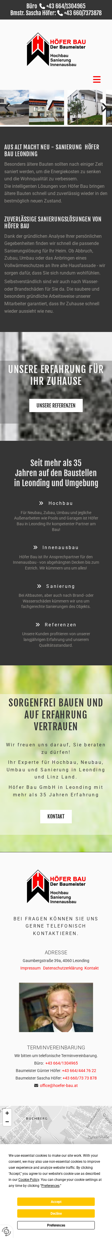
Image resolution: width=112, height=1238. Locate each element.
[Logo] (56, 49)
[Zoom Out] (7, 1121)
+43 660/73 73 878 (80, 1078)
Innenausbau (56, 547)
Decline (56, 1214)
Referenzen (56, 624)
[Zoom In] (7, 1113)
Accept (56, 1202)
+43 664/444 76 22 (79, 1070)
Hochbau (56, 503)
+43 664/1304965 (66, 6)
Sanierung (56, 586)
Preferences (56, 1225)
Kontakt (91, 968)
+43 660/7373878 (83, 13)
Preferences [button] (50, 1186)
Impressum (30, 968)
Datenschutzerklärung (63, 968)
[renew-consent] (6, 1231)
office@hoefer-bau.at (59, 1085)
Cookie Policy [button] (28, 1180)
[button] (56, 405)
